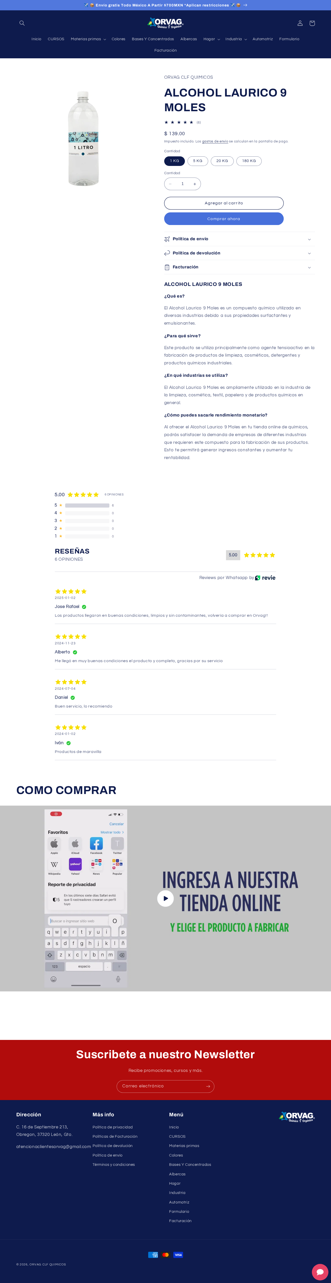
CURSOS (177, 1136)
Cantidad (172, 173)
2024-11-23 (65, 643)
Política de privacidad (113, 1127)
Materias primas (184, 1146)
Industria (177, 1193)
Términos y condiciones (114, 1165)
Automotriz (179, 1202)
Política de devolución (113, 1146)
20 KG (222, 161)
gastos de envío (215, 141)
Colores (176, 1155)
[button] (22, 23)
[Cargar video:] (165, 898)
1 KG (174, 161)
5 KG (197, 161)
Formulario (179, 1212)
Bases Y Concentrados (190, 1165)
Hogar (174, 1183)
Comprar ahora (223, 219)
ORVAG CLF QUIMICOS (47, 1264)
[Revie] (265, 578)
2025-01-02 (65, 598)
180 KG (249, 161)
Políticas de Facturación (115, 1136)
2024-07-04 (65, 689)
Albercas (177, 1174)
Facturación (180, 1221)
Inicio (174, 1127)
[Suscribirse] (208, 1086)
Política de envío (108, 1155)
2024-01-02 (65, 734)
